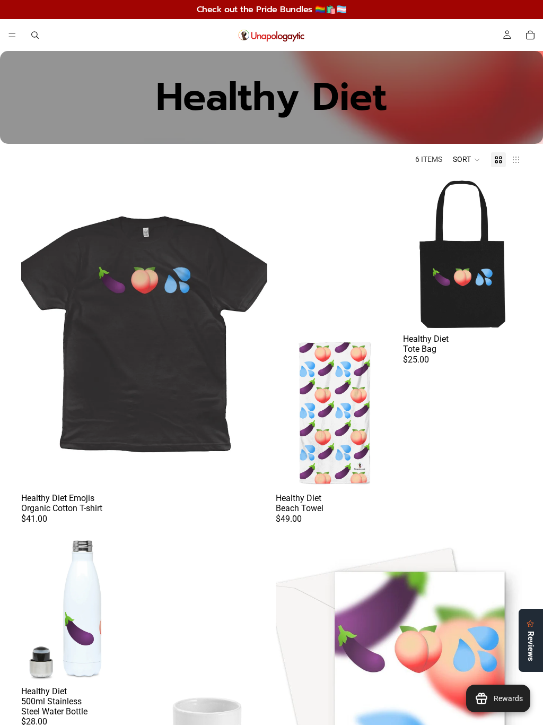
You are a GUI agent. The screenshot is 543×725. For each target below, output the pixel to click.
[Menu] (12, 35)
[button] (466, 159)
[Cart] (530, 35)
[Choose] (250, 471)
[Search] (35, 35)
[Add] (378, 471)
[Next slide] (251, 334)
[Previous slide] (37, 334)
